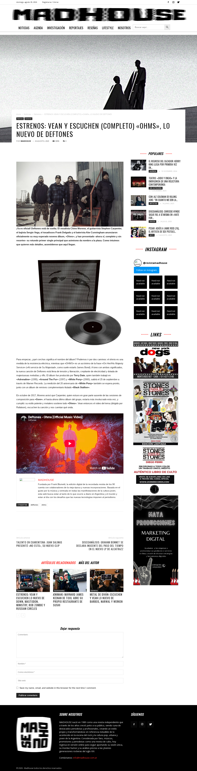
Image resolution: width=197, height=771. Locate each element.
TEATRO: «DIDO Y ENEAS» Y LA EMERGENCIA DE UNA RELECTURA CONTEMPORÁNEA (164, 181)
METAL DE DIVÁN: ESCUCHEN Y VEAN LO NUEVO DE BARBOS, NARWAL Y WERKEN (106, 597)
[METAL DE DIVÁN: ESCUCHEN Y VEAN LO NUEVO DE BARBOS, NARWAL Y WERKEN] (106, 580)
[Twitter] (178, 2)
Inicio (18, 114)
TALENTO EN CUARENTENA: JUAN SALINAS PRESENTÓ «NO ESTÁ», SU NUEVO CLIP (39, 544)
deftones (34, 505)
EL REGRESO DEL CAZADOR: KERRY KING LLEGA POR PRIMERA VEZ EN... (165, 164)
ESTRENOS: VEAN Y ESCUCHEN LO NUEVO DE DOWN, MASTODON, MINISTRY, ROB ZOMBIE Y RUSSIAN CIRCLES (30, 601)
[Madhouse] (98, 14)
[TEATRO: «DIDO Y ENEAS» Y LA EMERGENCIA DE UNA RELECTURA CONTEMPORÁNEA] (138, 182)
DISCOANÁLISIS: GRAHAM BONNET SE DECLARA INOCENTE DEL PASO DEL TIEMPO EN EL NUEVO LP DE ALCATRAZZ (99, 546)
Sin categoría (156, 188)
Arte (152, 235)
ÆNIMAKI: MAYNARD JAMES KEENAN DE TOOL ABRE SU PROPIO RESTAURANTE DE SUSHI (68, 599)
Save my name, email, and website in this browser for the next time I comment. (58, 688)
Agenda (38, 28)
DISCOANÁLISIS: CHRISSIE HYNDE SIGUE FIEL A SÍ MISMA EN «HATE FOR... (164, 215)
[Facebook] (168, 2)
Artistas (153, 203)
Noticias (23, 28)
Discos (152, 221)
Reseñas (93, 28)
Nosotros (124, 28)
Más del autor (88, 562)
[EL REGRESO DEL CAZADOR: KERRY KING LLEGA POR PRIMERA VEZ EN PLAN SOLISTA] (138, 165)
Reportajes (76, 28)
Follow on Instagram (146, 270)
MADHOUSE (26, 141)
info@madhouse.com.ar (85, 757)
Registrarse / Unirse (50, 2)
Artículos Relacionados (58, 562)
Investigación (56, 28)
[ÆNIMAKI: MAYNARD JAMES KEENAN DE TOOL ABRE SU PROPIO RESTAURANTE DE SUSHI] (70, 580)
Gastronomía (59, 591)
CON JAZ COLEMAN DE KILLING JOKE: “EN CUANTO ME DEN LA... (163, 198)
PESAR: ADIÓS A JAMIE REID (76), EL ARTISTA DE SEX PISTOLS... (164, 230)
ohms (44, 505)
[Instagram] (173, 2)
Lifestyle (108, 28)
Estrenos (37, 114)
